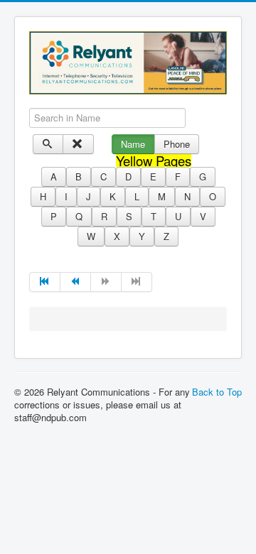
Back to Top (217, 391)
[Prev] (75, 282)
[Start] (44, 282)
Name (133, 144)
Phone (177, 144)
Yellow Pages (153, 160)
